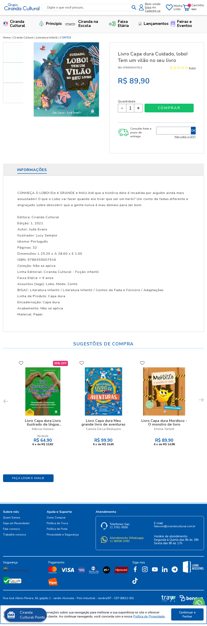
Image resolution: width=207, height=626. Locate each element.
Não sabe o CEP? (185, 136)
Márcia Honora (43, 429)
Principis (54, 23)
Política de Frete (57, 529)
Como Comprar (56, 518)
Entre (148, 7)
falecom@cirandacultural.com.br (174, 526)
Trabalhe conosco (14, 535)
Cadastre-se (153, 11)
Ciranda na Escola (88, 23)
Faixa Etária (123, 23)
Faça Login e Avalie (28, 478)
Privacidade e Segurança (63, 535)
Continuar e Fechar (187, 614)
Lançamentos (156, 23)
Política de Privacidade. (149, 616)
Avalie (192, 68)
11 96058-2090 (119, 541)
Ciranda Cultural (17, 23)
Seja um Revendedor (16, 523)
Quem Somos (11, 518)
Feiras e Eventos (184, 23)
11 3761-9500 (119, 527)
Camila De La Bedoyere (103, 429)
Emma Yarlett (164, 429)
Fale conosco (11, 529)
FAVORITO (21, 363)
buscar (134, 7)
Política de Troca (57, 523)
